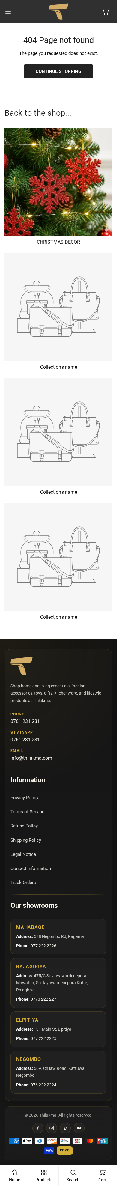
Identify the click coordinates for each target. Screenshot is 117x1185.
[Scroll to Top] (106, 1153)
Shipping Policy (25, 840)
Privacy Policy (24, 797)
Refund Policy (24, 826)
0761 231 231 (25, 721)
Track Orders (23, 882)
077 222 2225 (43, 1038)
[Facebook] (37, 1128)
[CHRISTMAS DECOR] (58, 182)
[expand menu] (8, 11)
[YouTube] (79, 1128)
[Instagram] (51, 1128)
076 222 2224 (43, 1084)
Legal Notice (23, 854)
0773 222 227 (43, 999)
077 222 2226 (43, 945)
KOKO (65, 1150)
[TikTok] (65, 1128)
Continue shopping (58, 71)
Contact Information (30, 868)
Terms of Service (27, 811)
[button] (105, 11)
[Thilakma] (58, 11)
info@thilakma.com (31, 758)
